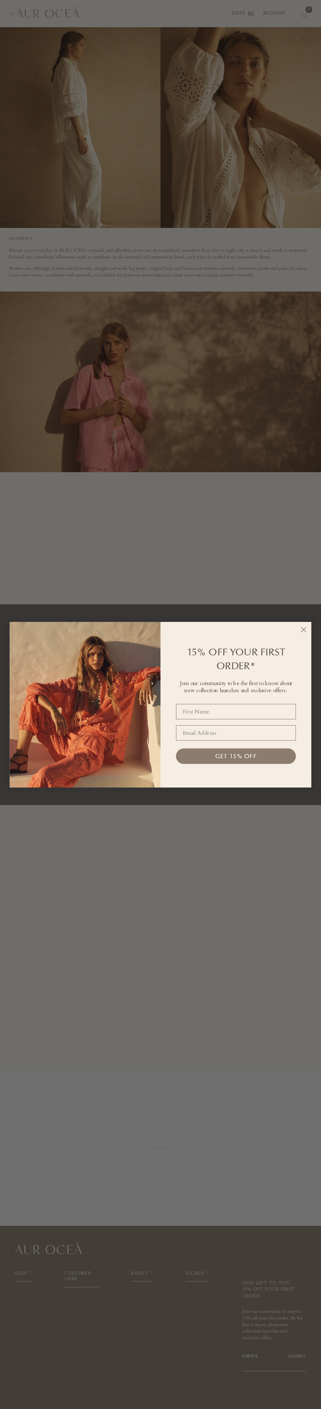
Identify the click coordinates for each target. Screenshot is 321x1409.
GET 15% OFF (236, 756)
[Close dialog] (303, 629)
